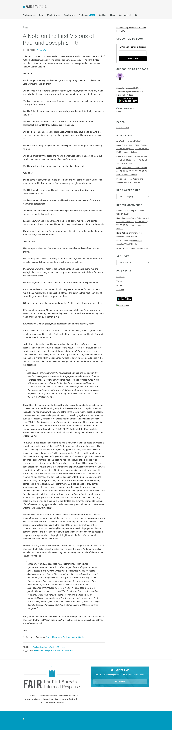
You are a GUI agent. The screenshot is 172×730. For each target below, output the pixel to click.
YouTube (120, 290)
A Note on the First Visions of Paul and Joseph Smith (58, 39)
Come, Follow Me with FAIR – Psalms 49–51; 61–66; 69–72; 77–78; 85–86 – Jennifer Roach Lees (132, 160)
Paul (72, 650)
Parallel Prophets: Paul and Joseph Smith (65, 637)
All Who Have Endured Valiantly (129, 141)
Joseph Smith (49, 647)
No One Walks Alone (140, 248)
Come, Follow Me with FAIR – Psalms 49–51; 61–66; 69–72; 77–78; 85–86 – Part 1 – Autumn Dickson (132, 171)
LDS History (61, 647)
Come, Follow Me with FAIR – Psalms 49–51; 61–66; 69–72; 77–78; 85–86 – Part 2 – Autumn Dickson (132, 148)
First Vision (38, 650)
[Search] (136, 16)
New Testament (63, 650)
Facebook (120, 277)
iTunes (119, 285)
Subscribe (133, 58)
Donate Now (119, 681)
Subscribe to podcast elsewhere (129, 91)
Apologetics (38, 647)
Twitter (119, 281)
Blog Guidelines (122, 128)
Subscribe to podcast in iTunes (129, 88)
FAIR (46, 6)
